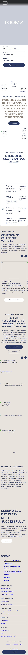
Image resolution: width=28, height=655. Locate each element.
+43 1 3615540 (8, 564)
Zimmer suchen (15, 65)
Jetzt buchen (14, 652)
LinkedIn (6, 580)
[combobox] (14, 55)
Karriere (3, 623)
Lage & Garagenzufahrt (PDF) (8, 636)
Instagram (7, 577)
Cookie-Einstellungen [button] (14, 649)
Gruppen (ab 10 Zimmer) (7, 594)
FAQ (2, 633)
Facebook (6, 574)
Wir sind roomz (4, 620)
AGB (21, 644)
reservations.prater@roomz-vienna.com (12, 567)
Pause (14, 452)
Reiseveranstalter (5, 613)
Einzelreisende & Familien (7, 591)
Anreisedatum (6, 52)
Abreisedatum (6, 58)
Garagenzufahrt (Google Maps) (13, 571)
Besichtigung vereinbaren (7, 604)
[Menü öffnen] (25, 3)
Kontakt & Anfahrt (5, 630)
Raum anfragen (5, 601)
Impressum (8, 644)
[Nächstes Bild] (25, 357)
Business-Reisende (5, 588)
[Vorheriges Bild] (22, 357)
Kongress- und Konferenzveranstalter (10, 610)
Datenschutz (15, 644)
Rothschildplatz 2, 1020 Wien (12, 561)
